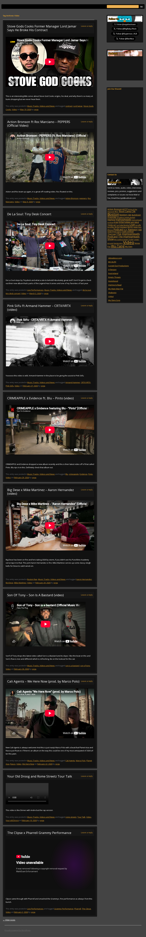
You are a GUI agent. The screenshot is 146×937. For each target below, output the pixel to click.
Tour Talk (81, 817)
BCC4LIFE (112, 262)
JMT (114, 225)
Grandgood (113, 281)
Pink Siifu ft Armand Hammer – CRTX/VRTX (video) (39, 307)
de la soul (87, 290)
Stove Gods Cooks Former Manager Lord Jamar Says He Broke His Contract (41, 28)
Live (132, 225)
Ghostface (120, 218)
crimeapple (74, 474)
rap (140, 229)
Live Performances (35, 290)
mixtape (123, 227)
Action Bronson (72, 198)
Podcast (118, 229)
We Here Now (28, 764)
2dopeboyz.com (115, 258)
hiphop (111, 219)
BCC (117, 211)
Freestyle (112, 217)
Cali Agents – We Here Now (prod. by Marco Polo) (43, 681)
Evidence (83, 474)
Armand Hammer (72, 382)
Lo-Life (138, 225)
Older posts (9, 920)
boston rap (125, 214)
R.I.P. (125, 230)
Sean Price (112, 231)
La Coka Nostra (123, 225)
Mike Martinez (20, 582)
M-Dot (117, 227)
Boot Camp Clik (127, 211)
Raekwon (132, 229)
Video (14, 109)
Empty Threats (114, 277)
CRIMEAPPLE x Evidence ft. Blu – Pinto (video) (40, 398)
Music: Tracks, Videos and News (41, 106)
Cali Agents (70, 760)
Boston (113, 214)
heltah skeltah (130, 218)
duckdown (136, 215)
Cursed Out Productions (118, 265)
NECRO (130, 227)
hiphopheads (123, 219)
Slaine (119, 232)
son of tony (85, 665)
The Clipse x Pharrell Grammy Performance (39, 833)
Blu (66, 474)
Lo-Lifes (111, 227)
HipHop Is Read (114, 285)
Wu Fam (128, 246)
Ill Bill (116, 222)
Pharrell (77, 908)
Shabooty (112, 292)
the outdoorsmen (121, 239)
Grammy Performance (63, 908)
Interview (124, 222)
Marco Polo (81, 760)
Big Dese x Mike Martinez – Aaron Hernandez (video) (40, 492)
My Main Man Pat (115, 288)
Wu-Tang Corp (114, 300)
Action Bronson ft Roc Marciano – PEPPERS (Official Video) (38, 124)
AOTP (125, 209)
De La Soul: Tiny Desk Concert (29, 214)
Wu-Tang (118, 246)
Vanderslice (118, 243)
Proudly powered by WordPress (18, 930)
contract (68, 106)
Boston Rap (32, 579)
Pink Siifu (10, 386)
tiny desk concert (13, 293)
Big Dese (9, 582)
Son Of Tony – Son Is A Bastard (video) (35, 595)
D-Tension (112, 269)
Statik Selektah (128, 231)
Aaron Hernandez (84, 579)
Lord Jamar (78, 106)
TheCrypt (112, 234)
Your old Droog (12, 820)
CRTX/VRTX (86, 382)
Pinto (90, 474)
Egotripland (113, 273)
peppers (83, 198)
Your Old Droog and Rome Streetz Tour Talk (39, 776)
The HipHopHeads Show (124, 238)
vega (36, 109)
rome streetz (71, 817)
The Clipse (86, 908)
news (135, 227)
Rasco (13, 764)
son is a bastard (72, 665)
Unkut (111, 296)
